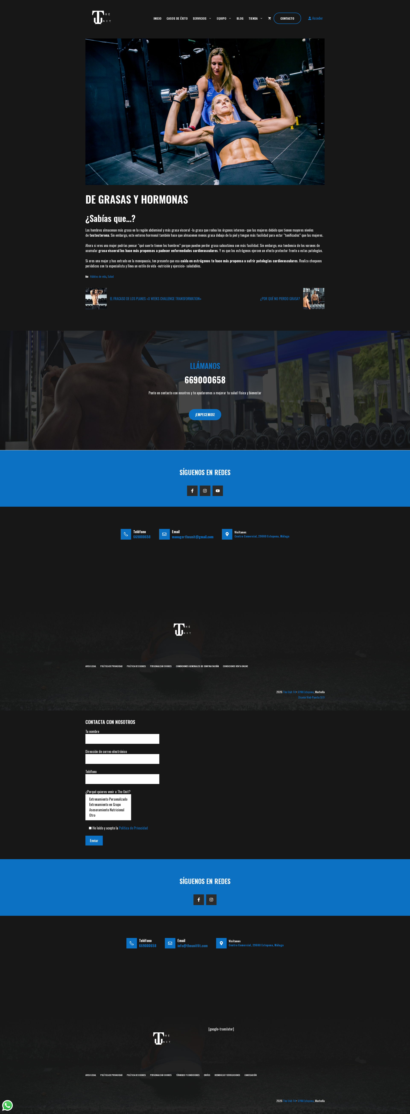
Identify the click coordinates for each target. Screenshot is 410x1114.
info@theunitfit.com (192, 945)
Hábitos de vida (98, 276)
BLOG (240, 18)
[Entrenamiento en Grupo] (108, 804)
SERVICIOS (199, 18)
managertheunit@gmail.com (192, 536)
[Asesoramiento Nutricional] (108, 810)
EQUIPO (221, 18)
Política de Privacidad (111, 666)
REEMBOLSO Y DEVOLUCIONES (227, 1075)
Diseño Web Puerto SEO (311, 697)
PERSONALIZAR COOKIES (161, 666)
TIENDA (253, 18)
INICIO (157, 18)
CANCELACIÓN (251, 1075)
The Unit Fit (289, 692)
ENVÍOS (207, 1075)
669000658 (205, 379)
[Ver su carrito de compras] (269, 18)
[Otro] (108, 815)
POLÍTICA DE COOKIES (136, 666)
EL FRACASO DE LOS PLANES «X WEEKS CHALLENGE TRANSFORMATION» (155, 298)
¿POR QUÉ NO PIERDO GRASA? (280, 298)
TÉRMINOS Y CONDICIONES (188, 1075)
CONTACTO (287, 18)
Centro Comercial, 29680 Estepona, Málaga (261, 536)
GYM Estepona (306, 692)
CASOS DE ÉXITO (177, 18)
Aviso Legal (90, 666)
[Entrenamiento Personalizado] (108, 799)
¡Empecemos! (205, 414)
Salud (111, 276)
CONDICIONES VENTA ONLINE (235, 666)
